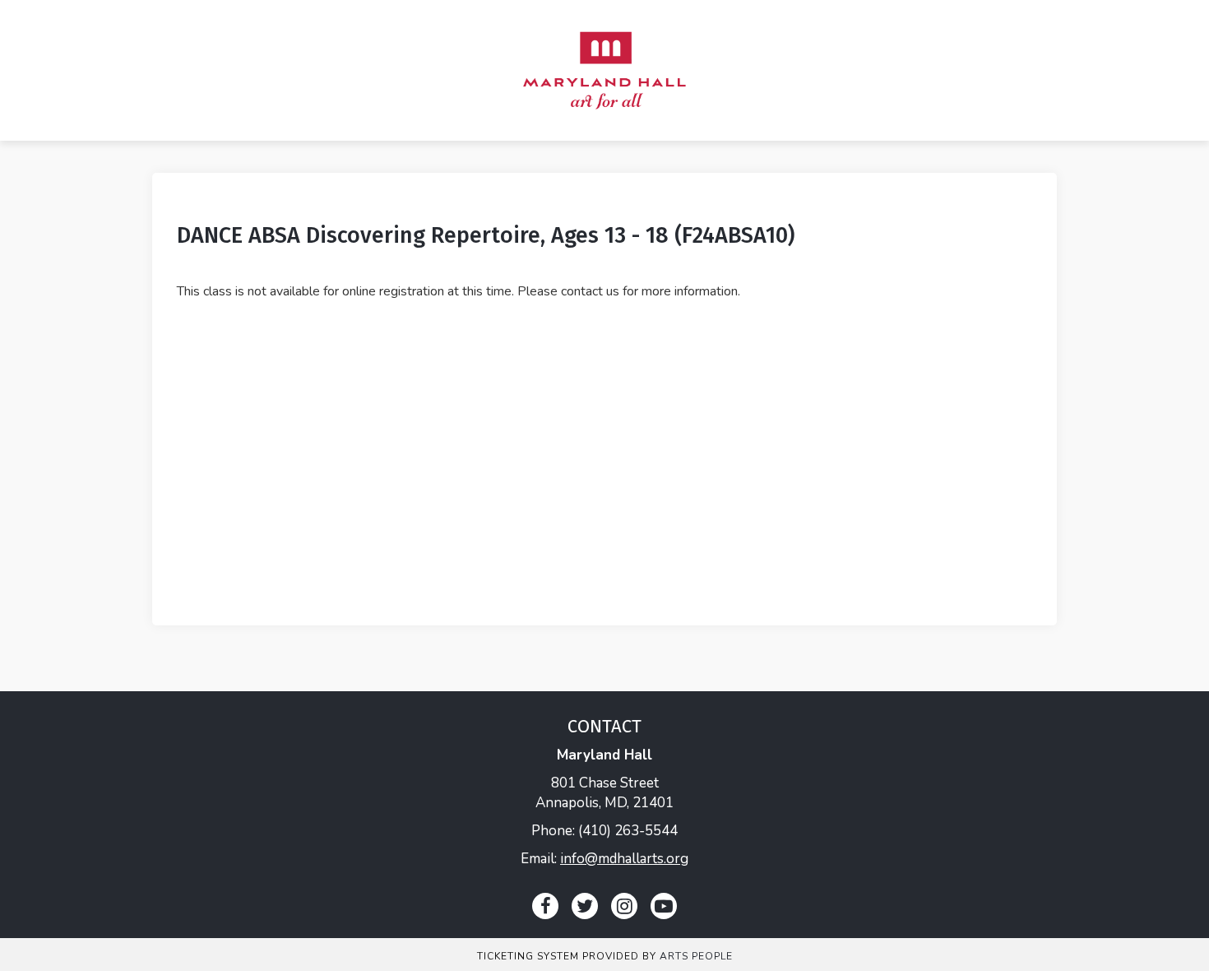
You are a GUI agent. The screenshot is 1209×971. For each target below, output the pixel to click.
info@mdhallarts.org (624, 858)
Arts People (696, 956)
